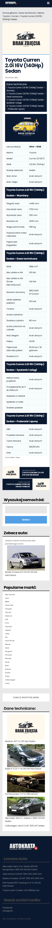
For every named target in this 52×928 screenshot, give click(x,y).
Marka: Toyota (15, 457)
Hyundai (8, 627)
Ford (7, 623)
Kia (6, 637)
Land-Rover (10, 641)
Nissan (7, 644)
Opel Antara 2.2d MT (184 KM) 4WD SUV (22, 873)
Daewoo (8, 616)
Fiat (6, 619)
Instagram (8, 910)
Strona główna (10, 12)
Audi (7, 598)
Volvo (7, 683)
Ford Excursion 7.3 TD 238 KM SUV (21, 794)
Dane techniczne (27, 12)
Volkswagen (10, 680)
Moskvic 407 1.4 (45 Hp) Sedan (20, 741)
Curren (14, 16)
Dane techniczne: (20, 708)
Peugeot (8, 651)
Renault (8, 658)
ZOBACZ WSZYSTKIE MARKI (26, 697)
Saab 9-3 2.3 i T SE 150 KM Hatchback (23, 768)
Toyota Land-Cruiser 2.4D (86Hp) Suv (21, 890)
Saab (7, 662)
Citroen (8, 612)
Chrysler (8, 609)
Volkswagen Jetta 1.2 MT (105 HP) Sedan (25, 825)
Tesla (7, 676)
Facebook (7, 907)
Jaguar (8, 630)
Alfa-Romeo (10, 595)
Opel (7, 648)
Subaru (8, 669)
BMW (7, 602)
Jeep (7, 634)
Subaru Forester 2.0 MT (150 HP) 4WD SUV (23, 878)
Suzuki (7, 673)
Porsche (8, 655)
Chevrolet (9, 605)
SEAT (7, 666)
